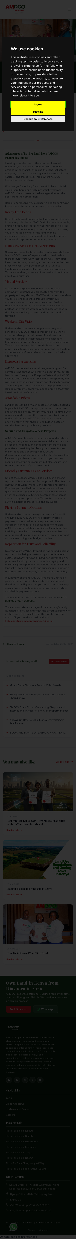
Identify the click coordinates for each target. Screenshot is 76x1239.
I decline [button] (38, 111)
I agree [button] (38, 104)
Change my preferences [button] (38, 118)
